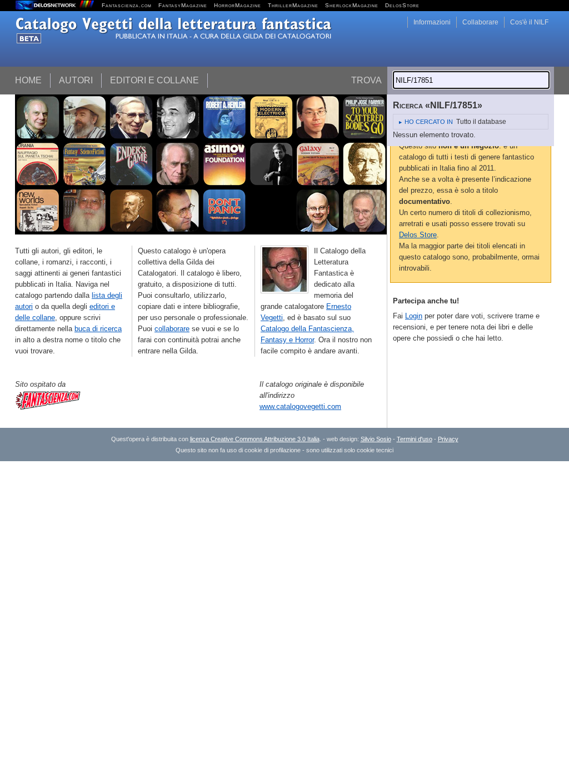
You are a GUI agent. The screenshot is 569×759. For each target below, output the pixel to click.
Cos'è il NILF (529, 22)
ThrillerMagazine (293, 5)
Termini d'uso (414, 439)
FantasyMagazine (182, 5)
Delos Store (418, 235)
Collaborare (480, 22)
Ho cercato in (429, 121)
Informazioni (432, 22)
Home (28, 80)
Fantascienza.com (127, 5)
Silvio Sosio (376, 439)
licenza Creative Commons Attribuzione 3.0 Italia (255, 439)
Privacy (448, 439)
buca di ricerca (98, 328)
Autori (76, 80)
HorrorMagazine (237, 5)
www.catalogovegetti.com (300, 406)
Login (413, 316)
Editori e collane (154, 80)
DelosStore (402, 5)
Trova (366, 80)
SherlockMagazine (351, 5)
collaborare (171, 328)
